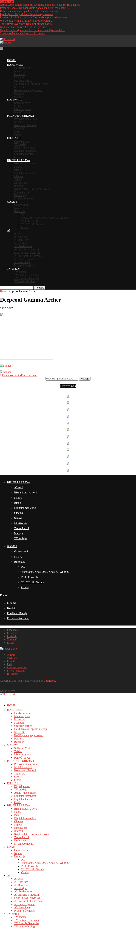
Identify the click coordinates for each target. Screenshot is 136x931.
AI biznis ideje (22, 262)
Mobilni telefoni (23, 122)
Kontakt (11, 608)
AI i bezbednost (23, 246)
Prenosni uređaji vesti (26, 118)
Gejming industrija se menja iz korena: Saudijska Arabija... (32, 30)
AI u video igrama (24, 259)
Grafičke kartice (23, 80)
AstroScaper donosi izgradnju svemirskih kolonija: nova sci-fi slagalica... (40, 4)
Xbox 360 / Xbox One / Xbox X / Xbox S (45, 217)
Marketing (12, 658)
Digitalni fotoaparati (25, 150)
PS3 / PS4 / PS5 (30, 220)
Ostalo (17, 134)
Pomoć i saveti (22, 112)
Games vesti (21, 204)
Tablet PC (19, 128)
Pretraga (39, 287)
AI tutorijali (20, 243)
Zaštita (18, 106)
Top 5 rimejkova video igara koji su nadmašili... (26, 23)
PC (23, 214)
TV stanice (20, 271)
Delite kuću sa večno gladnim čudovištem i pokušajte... (30, 11)
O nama (11, 602)
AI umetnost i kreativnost (28, 255)
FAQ (9, 664)
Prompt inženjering (24, 265)
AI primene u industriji (26, 249)
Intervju (18, 185)
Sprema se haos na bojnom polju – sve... (22, 33)
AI (8, 230)
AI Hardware (21, 239)
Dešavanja (20, 195)
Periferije (19, 93)
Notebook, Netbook (25, 125)
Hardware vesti (22, 67)
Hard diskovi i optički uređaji (30, 83)
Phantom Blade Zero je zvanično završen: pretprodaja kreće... (34, 17)
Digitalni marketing (25, 173)
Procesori (19, 74)
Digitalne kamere (23, 153)
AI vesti (18, 233)
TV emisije (13, 268)
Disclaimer (12, 674)
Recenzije (19, 211)
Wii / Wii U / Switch (32, 223)
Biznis (17, 169)
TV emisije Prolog (24, 281)
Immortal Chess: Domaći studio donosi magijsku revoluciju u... (35, 7)
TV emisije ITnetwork (26, 274)
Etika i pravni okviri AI (27, 252)
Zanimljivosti (21, 192)
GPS (16, 131)
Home (3, 291)
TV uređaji (20, 144)
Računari (19, 96)
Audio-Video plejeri (25, 147)
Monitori (19, 77)
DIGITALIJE (14, 137)
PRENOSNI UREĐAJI (20, 115)
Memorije (19, 86)
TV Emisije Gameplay (26, 278)
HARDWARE (15, 64)
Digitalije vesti (22, 141)
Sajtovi (18, 179)
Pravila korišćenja (17, 613)
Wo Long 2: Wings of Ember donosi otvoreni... (26, 20)
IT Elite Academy (24, 198)
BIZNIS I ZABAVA (18, 160)
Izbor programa (22, 109)
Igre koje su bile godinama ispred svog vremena (26, 14)
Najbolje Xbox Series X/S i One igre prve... (24, 26)
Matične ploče (22, 71)
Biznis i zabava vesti (25, 163)
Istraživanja (20, 182)
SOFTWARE (14, 99)
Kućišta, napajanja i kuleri (28, 90)
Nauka (18, 166)
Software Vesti (22, 102)
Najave (18, 208)
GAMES (12, 201)
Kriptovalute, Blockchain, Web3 (32, 188)
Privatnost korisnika (18, 618)
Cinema (18, 176)
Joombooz (50, 680)
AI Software (21, 236)
